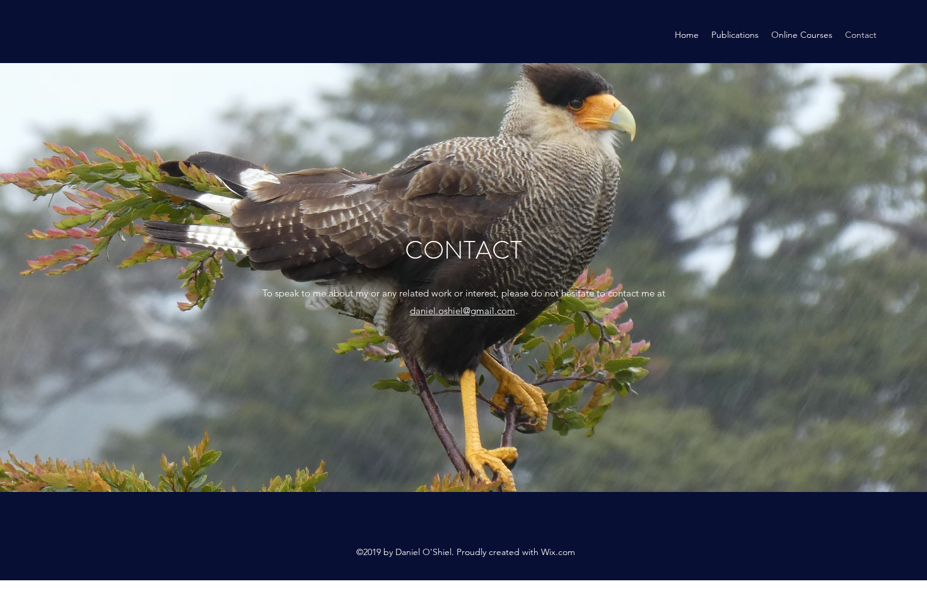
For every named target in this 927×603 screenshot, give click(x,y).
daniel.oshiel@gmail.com (462, 311)
